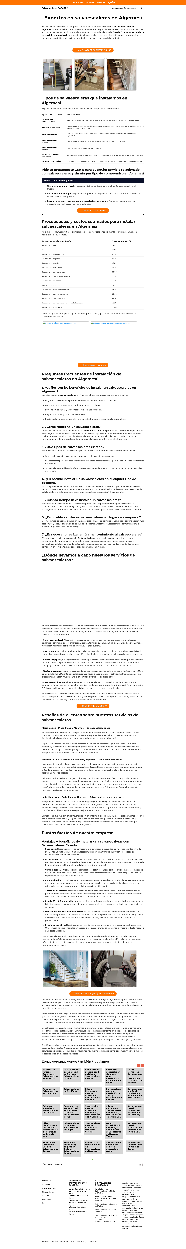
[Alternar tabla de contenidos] (139, 1165)
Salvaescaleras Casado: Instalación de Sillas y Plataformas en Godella (114, 1094)
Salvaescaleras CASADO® (55, 8)
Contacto (46, 1185)
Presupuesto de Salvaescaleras (123, 8)
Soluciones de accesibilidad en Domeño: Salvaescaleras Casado (71, 1074)
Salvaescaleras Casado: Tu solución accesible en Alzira (113, 1146)
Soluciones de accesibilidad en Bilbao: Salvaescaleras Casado (92, 1074)
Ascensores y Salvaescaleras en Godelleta (50, 1091)
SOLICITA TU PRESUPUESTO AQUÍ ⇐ (94, 2)
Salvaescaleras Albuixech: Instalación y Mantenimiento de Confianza (135, 1093)
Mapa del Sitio (48, 1192)
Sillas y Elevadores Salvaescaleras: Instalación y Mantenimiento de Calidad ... (114, 1111)
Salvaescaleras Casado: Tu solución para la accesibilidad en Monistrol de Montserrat (106, 1218)
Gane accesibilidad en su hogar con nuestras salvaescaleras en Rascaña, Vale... (113, 1129)
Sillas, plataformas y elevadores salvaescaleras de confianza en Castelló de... (50, 1129)
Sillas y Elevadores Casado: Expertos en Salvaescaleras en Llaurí (92, 1094)
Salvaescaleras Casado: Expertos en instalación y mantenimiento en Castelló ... (93, 1111)
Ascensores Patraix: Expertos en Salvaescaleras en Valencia (50, 1074)
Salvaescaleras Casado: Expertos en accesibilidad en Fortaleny (134, 1110)
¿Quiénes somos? (49, 1188)
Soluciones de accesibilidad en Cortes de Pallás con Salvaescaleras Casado (71, 1111)
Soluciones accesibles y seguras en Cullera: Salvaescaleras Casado (71, 1147)
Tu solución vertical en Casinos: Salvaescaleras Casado (50, 1146)
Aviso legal (46, 1199)
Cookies (45, 1196)
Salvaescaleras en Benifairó (71, 1090)
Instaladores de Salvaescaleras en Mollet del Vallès (105, 1191)
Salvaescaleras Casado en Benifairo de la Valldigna (71, 1126)
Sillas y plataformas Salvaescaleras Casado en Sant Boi (105, 1198)
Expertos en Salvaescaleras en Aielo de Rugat (134, 1145)
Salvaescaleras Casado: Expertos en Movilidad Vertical (92, 1127)
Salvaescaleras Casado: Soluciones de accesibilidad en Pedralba (134, 1127)
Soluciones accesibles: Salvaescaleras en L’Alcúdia (50, 1109)
